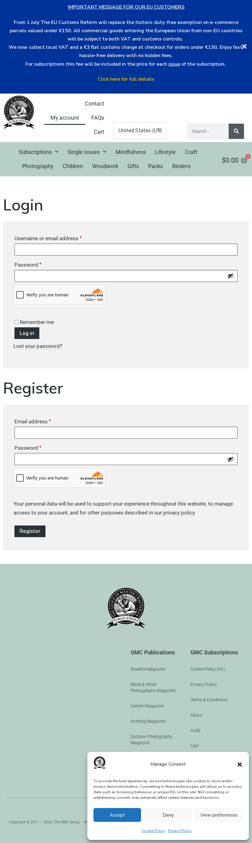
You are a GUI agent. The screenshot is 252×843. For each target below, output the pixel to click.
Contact (94, 103)
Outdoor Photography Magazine (151, 739)
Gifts (133, 166)
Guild (195, 730)
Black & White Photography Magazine (153, 687)
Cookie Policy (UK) (208, 669)
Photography (37, 166)
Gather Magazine (147, 705)
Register (30, 531)
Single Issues (84, 152)
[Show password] (230, 275)
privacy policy (179, 513)
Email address (42, 420)
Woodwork (105, 166)
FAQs (97, 117)
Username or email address (58, 237)
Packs (155, 166)
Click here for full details (126, 79)
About (196, 715)
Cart (99, 132)
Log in (27, 333)
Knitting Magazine (148, 721)
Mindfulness (131, 152)
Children (73, 166)
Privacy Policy (179, 830)
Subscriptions (35, 152)
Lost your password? (38, 346)
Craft (191, 152)
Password (38, 263)
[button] (240, 764)
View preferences (219, 815)
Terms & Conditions (209, 699)
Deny (168, 815)
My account (64, 117)
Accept (117, 815)
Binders (181, 166)
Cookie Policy (153, 830)
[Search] (236, 131)
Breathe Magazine (148, 669)
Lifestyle (165, 152)
